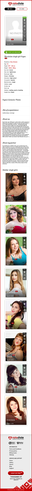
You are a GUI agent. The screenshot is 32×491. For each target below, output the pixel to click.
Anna (9, 197)
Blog (10, 466)
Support (11, 468)
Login (22, 9)
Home (11, 460)
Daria (9, 324)
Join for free (16, 473)
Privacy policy (13, 451)
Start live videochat (14, 52)
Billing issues (13, 453)
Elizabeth (10, 388)
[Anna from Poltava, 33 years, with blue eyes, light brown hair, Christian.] (16, 187)
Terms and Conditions (15, 449)
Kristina (10, 228)
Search (11, 464)
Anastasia (11, 292)
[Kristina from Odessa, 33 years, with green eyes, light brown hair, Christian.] (16, 219)
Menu (10, 9)
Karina (9, 356)
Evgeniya (10, 260)
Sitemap (11, 454)
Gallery (11, 462)
